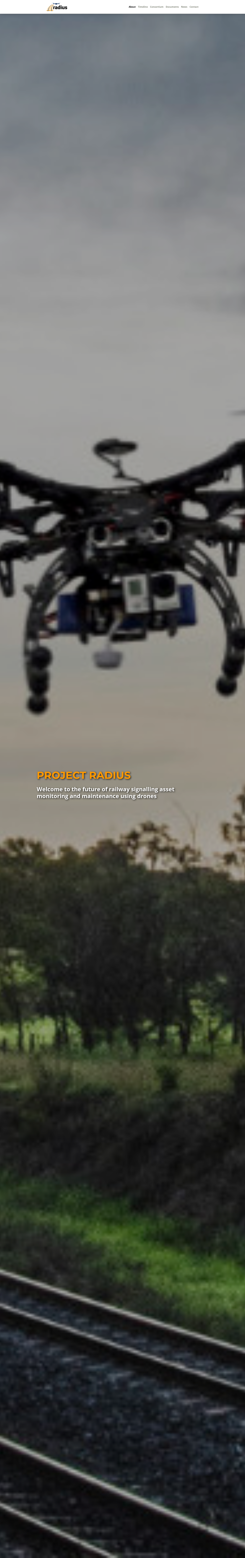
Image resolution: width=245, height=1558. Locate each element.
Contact (194, 6)
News (184, 6)
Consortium (156, 6)
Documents (172, 6)
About (132, 6)
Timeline (143, 6)
